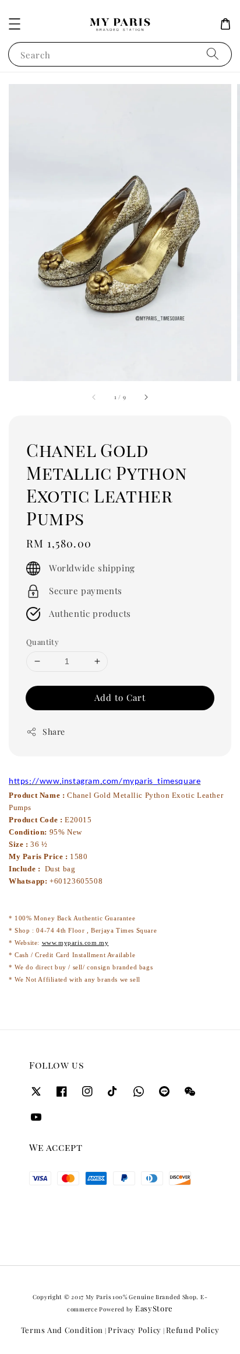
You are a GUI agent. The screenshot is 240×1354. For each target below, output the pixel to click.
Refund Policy (192, 1330)
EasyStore (154, 1308)
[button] (14, 24)
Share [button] (54, 731)
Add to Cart (120, 697)
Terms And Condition (62, 1330)
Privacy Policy (134, 1330)
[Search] (212, 54)
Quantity (42, 642)
